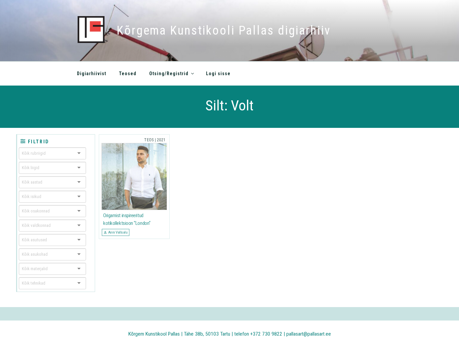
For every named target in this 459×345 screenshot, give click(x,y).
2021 (161, 140)
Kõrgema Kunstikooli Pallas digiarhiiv (224, 30)
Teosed (127, 73)
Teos (149, 140)
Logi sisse (218, 73)
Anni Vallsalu (118, 232)
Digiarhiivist (91, 73)
